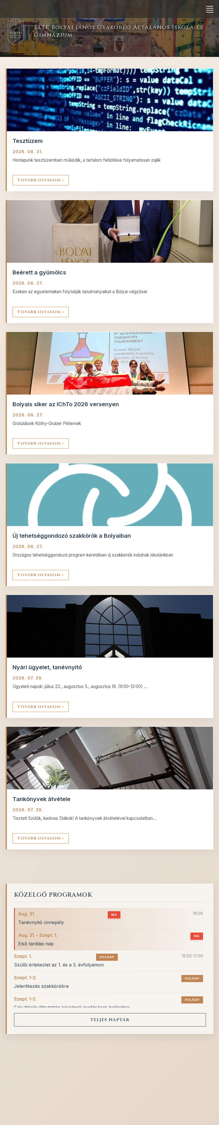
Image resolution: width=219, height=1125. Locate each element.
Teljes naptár (109, 1020)
